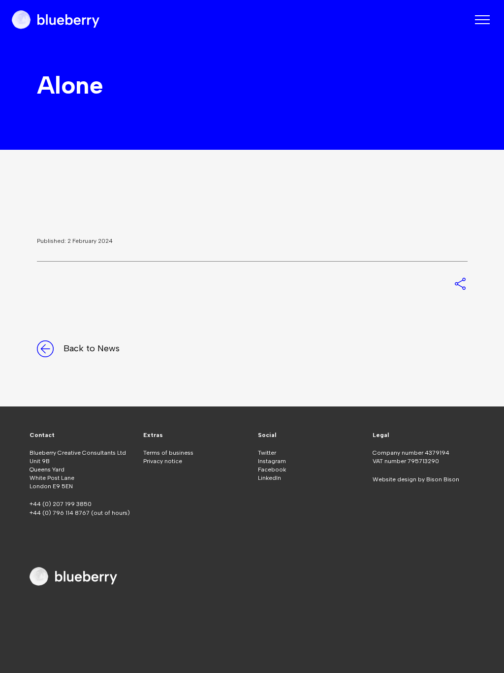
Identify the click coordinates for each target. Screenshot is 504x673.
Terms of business (168, 452)
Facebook (272, 469)
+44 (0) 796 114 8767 (60, 512)
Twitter (267, 452)
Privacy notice (162, 461)
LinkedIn (269, 477)
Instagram (272, 461)
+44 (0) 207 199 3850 (61, 504)
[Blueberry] (55, 19)
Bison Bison (442, 479)
